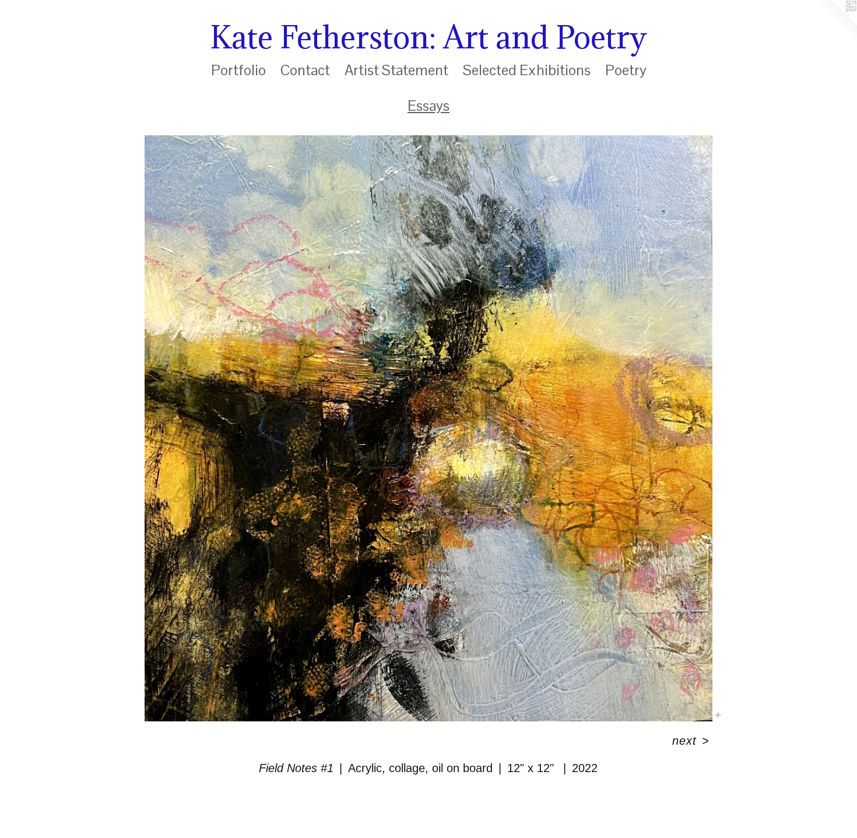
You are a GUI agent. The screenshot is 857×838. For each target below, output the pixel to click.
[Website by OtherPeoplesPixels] (833, 23)
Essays (428, 105)
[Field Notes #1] (428, 428)
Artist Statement (396, 70)
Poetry (626, 70)
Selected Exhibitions (527, 70)
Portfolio (238, 70)
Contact (305, 70)
